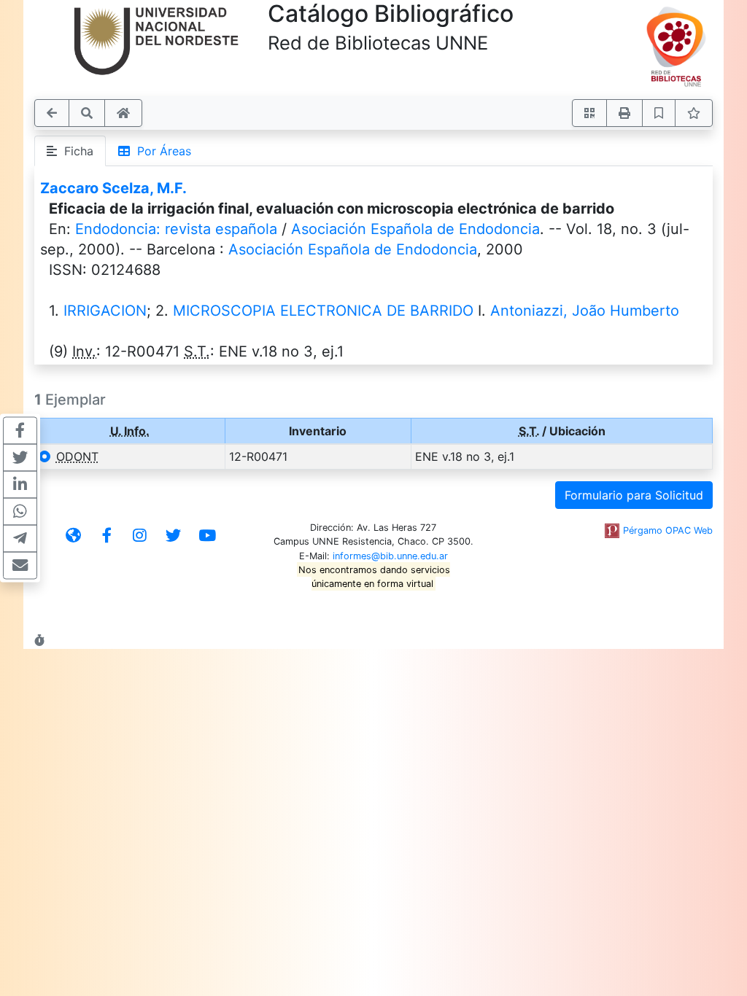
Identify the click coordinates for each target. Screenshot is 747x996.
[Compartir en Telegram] (20, 539)
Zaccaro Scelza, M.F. (113, 188)
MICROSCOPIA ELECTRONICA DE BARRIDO (323, 310)
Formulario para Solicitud (634, 495)
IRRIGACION (105, 310)
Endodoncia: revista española (176, 229)
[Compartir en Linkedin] (20, 485)
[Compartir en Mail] (20, 566)
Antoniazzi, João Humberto (584, 310)
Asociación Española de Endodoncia (415, 229)
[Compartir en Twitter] (20, 458)
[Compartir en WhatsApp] (20, 512)
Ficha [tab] (75, 151)
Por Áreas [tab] (160, 151)
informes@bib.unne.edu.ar (390, 555)
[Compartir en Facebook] (20, 431)
